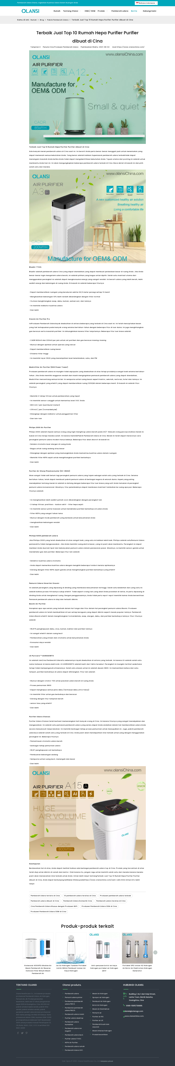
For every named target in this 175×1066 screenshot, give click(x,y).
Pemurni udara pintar (73, 997)
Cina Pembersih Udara (52, 660)
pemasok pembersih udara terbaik (109, 155)
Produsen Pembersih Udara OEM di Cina (99, 906)
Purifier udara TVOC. (73, 1039)
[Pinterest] (26, 1032)
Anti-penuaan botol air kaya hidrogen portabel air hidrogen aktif (104, 968)
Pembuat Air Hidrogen (101, 1001)
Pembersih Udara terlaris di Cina (45, 896)
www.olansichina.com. (134, 1016)
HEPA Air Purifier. (71, 1042)
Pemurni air (97, 1013)
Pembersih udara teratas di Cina (110, 901)
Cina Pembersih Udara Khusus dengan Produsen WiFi (54, 906)
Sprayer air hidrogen (100, 997)
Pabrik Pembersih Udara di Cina (92, 436)
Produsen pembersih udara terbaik (115, 896)
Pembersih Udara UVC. (74, 1050)
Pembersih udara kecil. (74, 1035)
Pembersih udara (72, 993)
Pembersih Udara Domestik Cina (77, 901)
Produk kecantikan (100, 1034)
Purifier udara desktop (74, 1018)
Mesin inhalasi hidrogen (102, 1031)
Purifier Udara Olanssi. (39, 721)
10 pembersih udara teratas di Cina (80, 896)
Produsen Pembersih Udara (43, 323)
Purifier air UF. (98, 1020)
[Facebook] (18, 1032)
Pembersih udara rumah (75, 1046)
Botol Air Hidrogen (99, 1005)
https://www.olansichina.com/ (131, 47)
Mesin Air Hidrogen (100, 993)
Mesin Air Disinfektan (100, 1009)
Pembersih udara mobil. (74, 1014)
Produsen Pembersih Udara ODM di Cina (48, 911)
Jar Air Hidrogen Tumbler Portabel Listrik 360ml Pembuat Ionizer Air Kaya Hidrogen (71, 968)
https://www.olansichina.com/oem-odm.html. (105, 880)
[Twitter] (22, 1032)
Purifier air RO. (98, 1016)
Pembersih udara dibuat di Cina (45, 901)
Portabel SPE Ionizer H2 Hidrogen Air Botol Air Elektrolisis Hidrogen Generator (137, 968)
